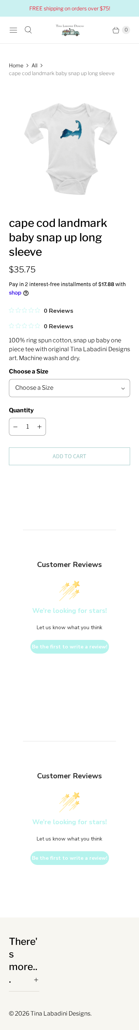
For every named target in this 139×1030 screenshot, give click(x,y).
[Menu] (13, 30)
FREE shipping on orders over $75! (69, 8)
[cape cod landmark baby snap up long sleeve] (69, 146)
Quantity (21, 410)
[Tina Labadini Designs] (70, 30)
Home (16, 65)
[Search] (28, 30)
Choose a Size (28, 371)
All (34, 65)
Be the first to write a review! (69, 646)
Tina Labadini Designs (60, 1013)
